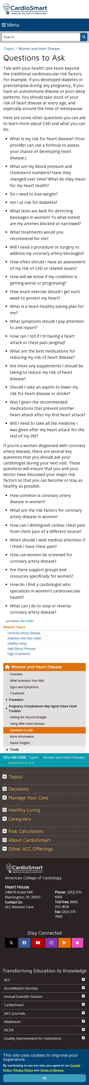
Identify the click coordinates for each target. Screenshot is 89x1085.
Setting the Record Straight (28, 717)
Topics (9, 48)
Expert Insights (20, 743)
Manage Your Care (28, 797)
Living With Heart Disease (27, 724)
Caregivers (19, 819)
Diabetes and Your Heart (24, 638)
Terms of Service (52, 1070)
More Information (22, 736)
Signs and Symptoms (24, 687)
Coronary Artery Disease (23, 633)
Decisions (18, 789)
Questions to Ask (21, 730)
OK (44, 1078)
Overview (16, 674)
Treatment (17, 693)
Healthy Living (16, 643)
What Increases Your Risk (27, 680)
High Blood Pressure (21, 648)
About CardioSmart (29, 840)
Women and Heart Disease (36, 667)
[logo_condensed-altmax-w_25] (44, 868)
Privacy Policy (23, 1070)
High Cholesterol (18, 653)
